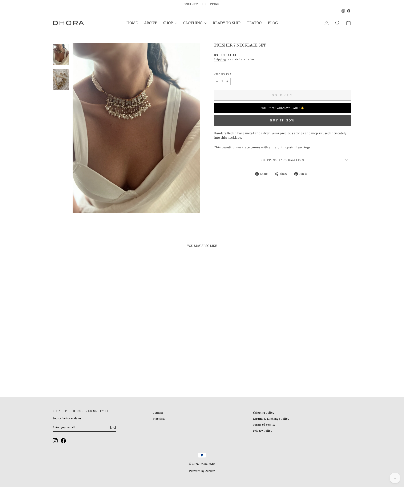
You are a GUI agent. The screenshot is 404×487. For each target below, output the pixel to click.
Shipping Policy (263, 412)
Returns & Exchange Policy (271, 418)
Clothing (193, 23)
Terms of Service (264, 424)
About (150, 23)
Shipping (220, 59)
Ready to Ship (227, 23)
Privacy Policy (262, 430)
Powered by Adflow (202, 470)
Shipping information (282, 159)
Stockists (159, 418)
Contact (158, 412)
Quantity (223, 73)
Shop (168, 23)
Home (132, 23)
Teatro (254, 23)
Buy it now (282, 120)
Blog (273, 23)
